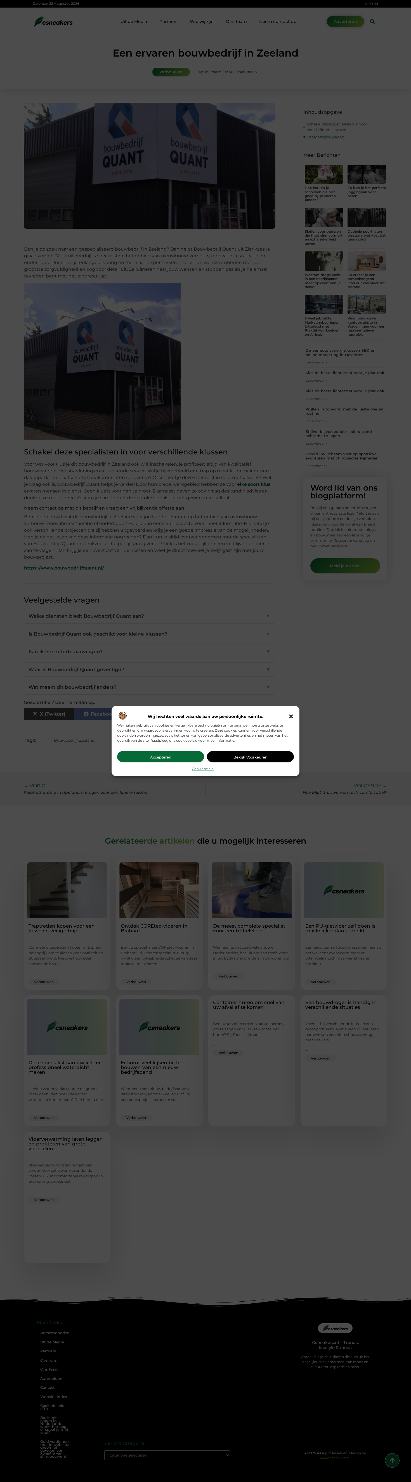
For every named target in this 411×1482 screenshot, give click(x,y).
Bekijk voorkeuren (250, 757)
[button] (291, 716)
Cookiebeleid (203, 769)
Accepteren (160, 757)
